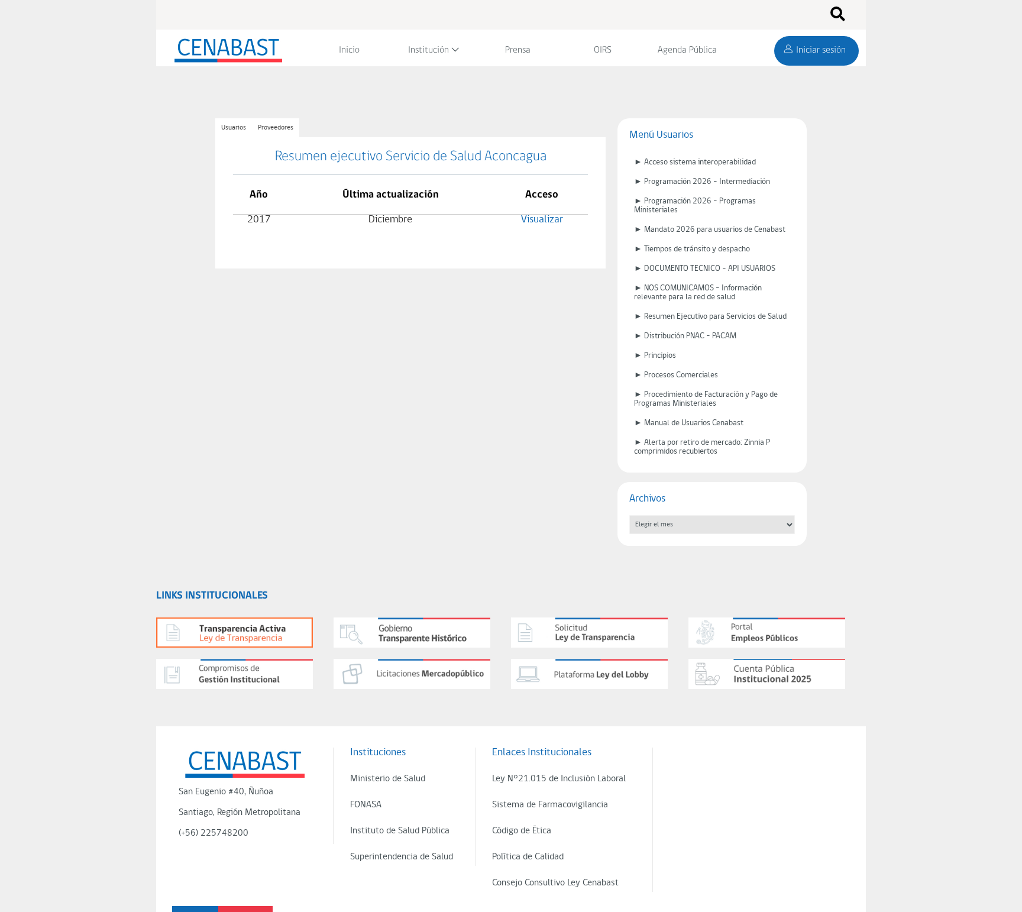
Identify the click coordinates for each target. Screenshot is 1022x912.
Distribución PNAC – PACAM (690, 336)
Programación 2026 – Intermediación (707, 181)
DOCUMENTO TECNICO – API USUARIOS (709, 268)
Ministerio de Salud (387, 779)
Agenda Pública (687, 50)
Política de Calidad (528, 857)
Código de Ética (521, 831)
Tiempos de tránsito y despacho (697, 249)
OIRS (603, 50)
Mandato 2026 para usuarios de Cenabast (714, 229)
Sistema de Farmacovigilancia (550, 805)
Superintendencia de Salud (401, 857)
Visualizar (542, 219)
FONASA (365, 805)
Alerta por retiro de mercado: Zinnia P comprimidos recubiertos (702, 447)
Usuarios (233, 127)
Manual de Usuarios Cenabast (693, 423)
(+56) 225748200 (213, 833)
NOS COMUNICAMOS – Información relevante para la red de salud (698, 293)
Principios (660, 355)
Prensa (518, 50)
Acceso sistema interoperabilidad (700, 162)
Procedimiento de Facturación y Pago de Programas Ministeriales (706, 399)
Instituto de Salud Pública (399, 831)
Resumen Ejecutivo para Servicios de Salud (715, 316)
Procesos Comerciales (681, 375)
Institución (428, 50)
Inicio (349, 50)
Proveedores (275, 127)
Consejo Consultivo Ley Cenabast (555, 883)
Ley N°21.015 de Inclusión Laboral (559, 779)
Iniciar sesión (821, 50)
